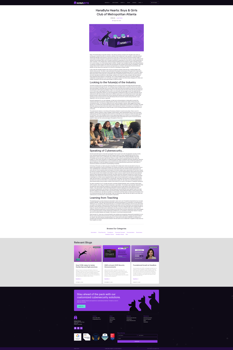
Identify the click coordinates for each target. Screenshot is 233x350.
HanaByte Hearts (120, 234)
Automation (93, 232)
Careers (134, 2)
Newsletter (146, 321)
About (140, 2)
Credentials (112, 317)
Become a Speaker (147, 319)
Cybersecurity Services (131, 317)
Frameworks (129, 319)
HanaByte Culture (109, 234)
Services (107, 2)
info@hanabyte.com (97, 319)
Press (111, 321)
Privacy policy (76, 348)
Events (122, 2)
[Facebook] (78, 328)
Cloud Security (102, 232)
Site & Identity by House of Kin (153, 348)
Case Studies (115, 2)
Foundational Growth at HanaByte (144, 265)
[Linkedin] (75, 328)
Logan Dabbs (119, 18)
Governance (139, 232)
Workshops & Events (148, 317)
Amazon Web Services (131, 320)
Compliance (110, 232)
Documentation (130, 232)
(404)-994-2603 (96, 317)
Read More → (78, 278)
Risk (127, 234)
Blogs (128, 2)
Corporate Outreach (120, 232)
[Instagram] (81, 328)
